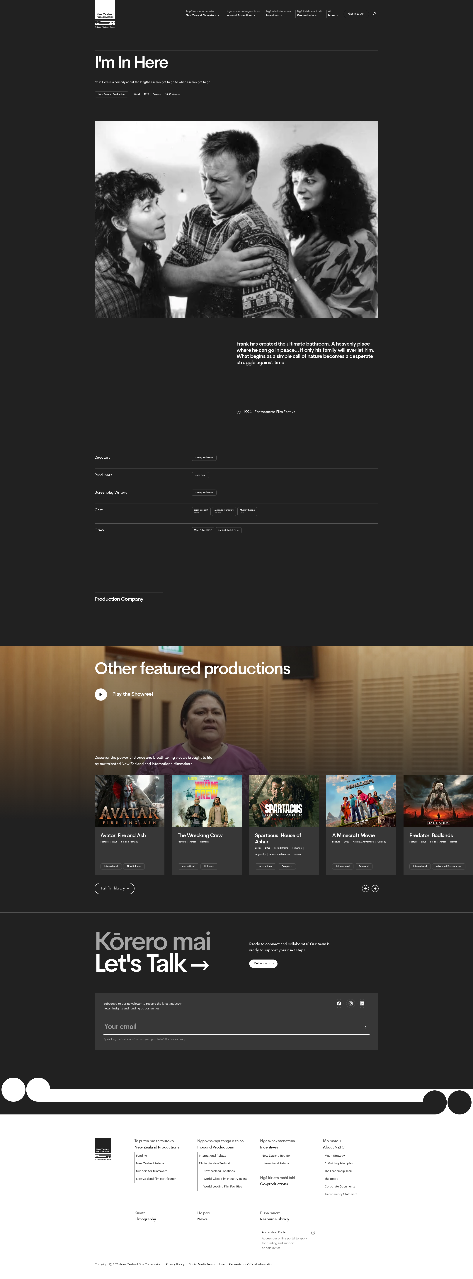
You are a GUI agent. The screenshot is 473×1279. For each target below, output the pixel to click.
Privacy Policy (178, 1039)
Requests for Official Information (251, 1264)
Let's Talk (152, 965)
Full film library (113, 888)
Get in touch (356, 13)
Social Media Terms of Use (206, 1264)
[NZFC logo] (105, 14)
